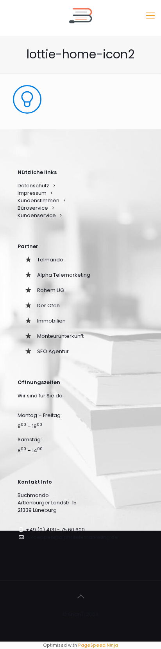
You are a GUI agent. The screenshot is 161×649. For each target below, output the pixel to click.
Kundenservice (37, 215)
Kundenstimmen (38, 200)
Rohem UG (50, 290)
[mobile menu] (150, 15)
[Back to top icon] (80, 596)
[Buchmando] (80, 15)
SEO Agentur (53, 351)
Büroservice (33, 208)
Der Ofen (48, 305)
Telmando (50, 259)
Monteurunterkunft (60, 336)
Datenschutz (33, 185)
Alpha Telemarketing (63, 275)
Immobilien (51, 320)
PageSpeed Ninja (98, 645)
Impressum (32, 193)
